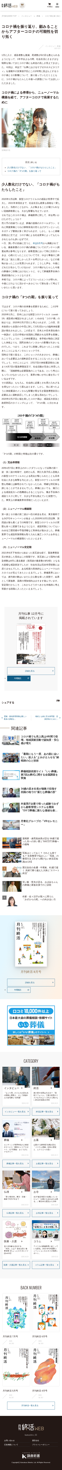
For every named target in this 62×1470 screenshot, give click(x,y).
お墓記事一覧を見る (44, 1163)
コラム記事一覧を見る (44, 1265)
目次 (27, 162)
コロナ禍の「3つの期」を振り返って (24, 171)
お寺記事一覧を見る (44, 1213)
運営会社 (35, 1440)
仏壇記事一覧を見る (15, 1213)
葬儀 (38, 16)
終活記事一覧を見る (44, 1112)
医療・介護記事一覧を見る (15, 1265)
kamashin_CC (31, 1434)
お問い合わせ (9, 1440)
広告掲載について (11, 1445)
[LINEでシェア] (58, 701)
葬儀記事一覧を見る (15, 1163)
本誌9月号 (38, 243)
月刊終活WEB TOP (9, 16)
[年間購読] (49, 5)
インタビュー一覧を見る (15, 1112)
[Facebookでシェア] (56, 701)
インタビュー (26, 16)
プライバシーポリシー (41, 1445)
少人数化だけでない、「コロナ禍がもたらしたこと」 (32, 167)
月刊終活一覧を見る (29, 1405)
